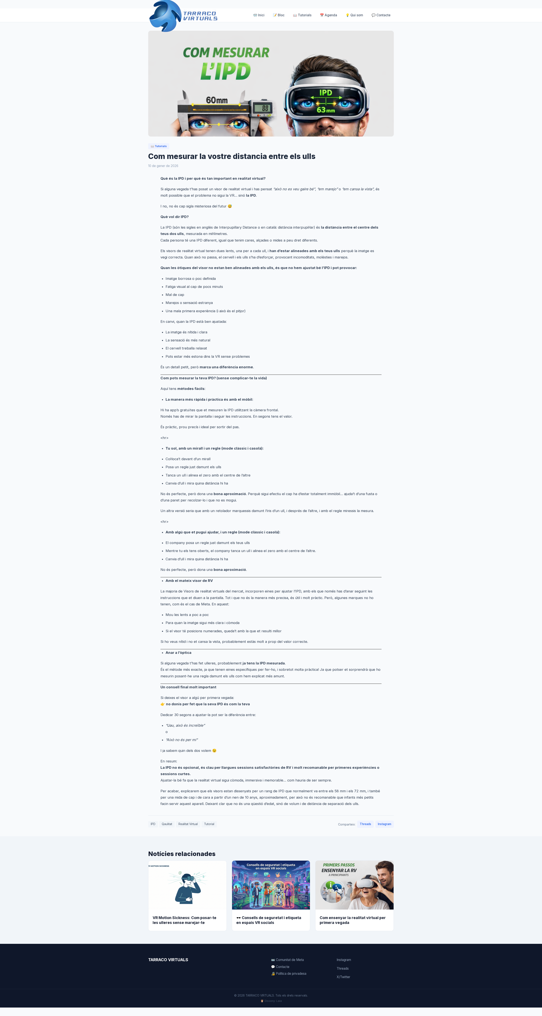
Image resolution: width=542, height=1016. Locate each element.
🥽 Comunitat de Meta (287, 960)
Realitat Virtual (188, 824)
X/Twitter (343, 977)
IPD (153, 824)
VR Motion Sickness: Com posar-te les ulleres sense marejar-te (184, 920)
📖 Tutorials (302, 15)
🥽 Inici (258, 15)
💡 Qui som (354, 15)
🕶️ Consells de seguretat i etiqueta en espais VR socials (268, 920)
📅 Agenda (328, 15)
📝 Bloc (279, 15)
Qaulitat (167, 824)
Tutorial (209, 824)
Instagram (384, 824)
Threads (365, 824)
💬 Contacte (381, 15)
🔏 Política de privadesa (288, 974)
